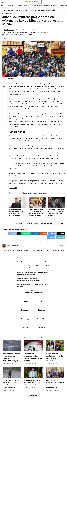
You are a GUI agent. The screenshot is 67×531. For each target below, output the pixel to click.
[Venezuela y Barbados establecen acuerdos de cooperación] (55, 372)
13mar (4, 32)
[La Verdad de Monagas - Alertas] (33, 2)
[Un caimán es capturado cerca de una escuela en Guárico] (55, 345)
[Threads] (25, 326)
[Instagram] (25, 308)
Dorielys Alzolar (9, 30)
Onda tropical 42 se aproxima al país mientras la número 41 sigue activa (11, 383)
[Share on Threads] (30, 38)
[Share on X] (14, 38)
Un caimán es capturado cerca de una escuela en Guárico (54, 357)
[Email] (4, 124)
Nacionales (7, 13)
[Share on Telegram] (27, 38)
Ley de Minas (32, 32)
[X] (64, 245)
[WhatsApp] (25, 317)
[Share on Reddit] (24, 38)
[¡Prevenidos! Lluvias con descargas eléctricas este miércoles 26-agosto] (12, 345)
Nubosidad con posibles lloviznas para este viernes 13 (29, 193)
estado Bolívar (23, 32)
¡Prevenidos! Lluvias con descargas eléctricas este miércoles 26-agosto (11, 357)
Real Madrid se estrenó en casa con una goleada (33, 262)
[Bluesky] (42, 326)
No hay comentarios (43, 32)
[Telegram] (42, 308)
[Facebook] (25, 299)
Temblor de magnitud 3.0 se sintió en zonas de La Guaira (33, 357)
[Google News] (42, 317)
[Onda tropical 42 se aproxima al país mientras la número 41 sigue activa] (12, 372)
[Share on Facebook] (11, 38)
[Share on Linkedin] (21, 38)
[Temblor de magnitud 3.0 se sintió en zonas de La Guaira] (33, 345)
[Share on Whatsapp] (17, 38)
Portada (4, 10)
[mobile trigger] (3, 2)
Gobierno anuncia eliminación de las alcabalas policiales (32, 382)
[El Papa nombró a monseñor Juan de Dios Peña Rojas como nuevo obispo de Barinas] (18, 202)
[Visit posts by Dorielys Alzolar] (4, 246)
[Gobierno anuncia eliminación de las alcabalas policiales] (33, 372)
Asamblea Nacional (12, 32)
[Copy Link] (34, 38)
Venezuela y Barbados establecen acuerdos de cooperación (55, 383)
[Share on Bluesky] (4, 119)
